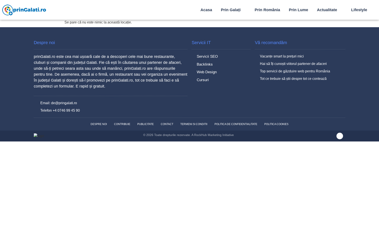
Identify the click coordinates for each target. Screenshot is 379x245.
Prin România (267, 10)
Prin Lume (298, 10)
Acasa (206, 10)
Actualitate (327, 10)
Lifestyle (359, 10)
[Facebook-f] (339, 136)
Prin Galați (231, 10)
